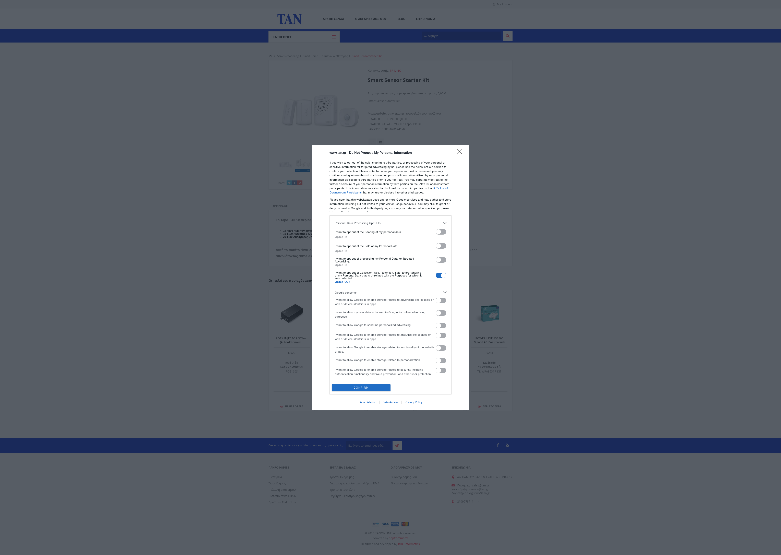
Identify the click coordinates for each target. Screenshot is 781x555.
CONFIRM (361, 387)
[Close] (461, 153)
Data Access (390, 402)
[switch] (441, 232)
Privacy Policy (413, 402)
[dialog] (390, 277)
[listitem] (390, 223)
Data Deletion (367, 402)
